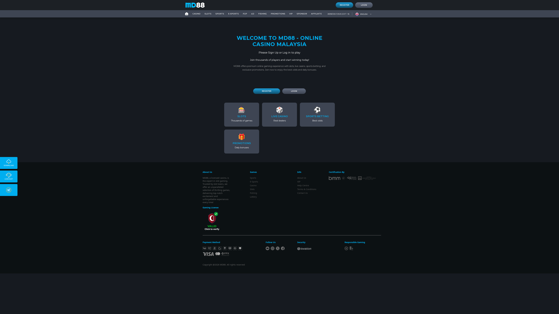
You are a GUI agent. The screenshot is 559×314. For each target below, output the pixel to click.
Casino (253, 185)
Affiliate (316, 14)
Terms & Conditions (306, 189)
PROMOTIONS (278, 14)
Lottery (253, 196)
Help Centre (303, 185)
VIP (291, 14)
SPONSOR (302, 14)
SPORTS (219, 14)
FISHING (262, 14)
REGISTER (266, 91)
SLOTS (208, 14)
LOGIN (294, 91)
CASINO (196, 14)
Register (344, 5)
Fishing (253, 193)
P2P (245, 14)
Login (364, 5)
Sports (253, 177)
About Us (301, 177)
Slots (252, 189)
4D (252, 14)
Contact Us (302, 193)
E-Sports (233, 14)
